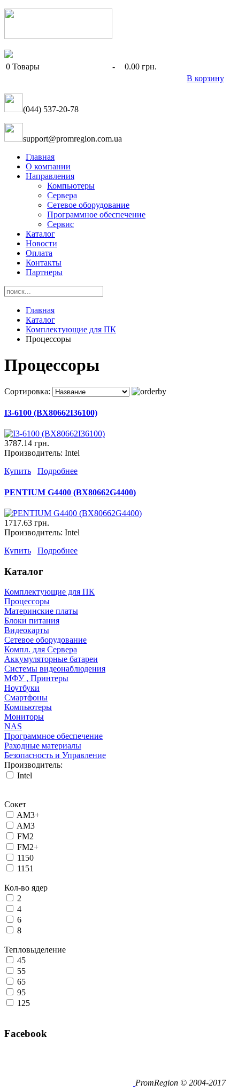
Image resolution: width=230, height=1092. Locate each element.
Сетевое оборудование (88, 204)
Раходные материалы (42, 745)
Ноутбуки (22, 687)
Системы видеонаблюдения (54, 668)
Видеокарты (26, 630)
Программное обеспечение (96, 214)
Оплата (39, 253)
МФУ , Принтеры (36, 678)
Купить (17, 470)
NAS (13, 726)
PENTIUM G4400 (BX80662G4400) (70, 492)
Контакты (44, 262)
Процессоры (27, 601)
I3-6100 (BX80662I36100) (50, 412)
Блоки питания (31, 620)
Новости (41, 243)
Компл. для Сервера (40, 649)
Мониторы (24, 716)
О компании (48, 166)
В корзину (205, 78)
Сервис (60, 224)
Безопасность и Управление (55, 755)
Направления (50, 176)
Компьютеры (71, 185)
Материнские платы (41, 610)
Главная (40, 156)
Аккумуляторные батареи (51, 659)
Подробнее (57, 470)
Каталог (40, 233)
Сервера (62, 195)
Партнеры (44, 272)
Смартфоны (26, 697)
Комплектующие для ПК (71, 329)
